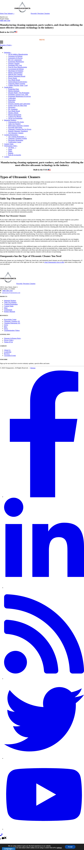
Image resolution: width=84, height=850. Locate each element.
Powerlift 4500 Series (15, 127)
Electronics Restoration (15, 140)
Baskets (10, 153)
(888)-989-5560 (7, 291)
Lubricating (12, 98)
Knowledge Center (10, 319)
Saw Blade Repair (14, 80)
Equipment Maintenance (16, 61)
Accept (70, 847)
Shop (5, 308)
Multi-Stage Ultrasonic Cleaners (18, 125)
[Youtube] (44, 829)
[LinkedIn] (44, 588)
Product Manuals (9, 311)
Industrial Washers (10, 120)
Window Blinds (13, 113)
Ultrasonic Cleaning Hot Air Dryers (19, 129)
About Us (7, 350)
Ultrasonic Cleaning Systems (17, 138)
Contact (6, 157)
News (6, 328)
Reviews (7, 354)
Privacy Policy (9, 340)
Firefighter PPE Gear (15, 65)
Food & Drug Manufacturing (17, 67)
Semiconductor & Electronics (17, 82)
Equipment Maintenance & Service (19, 96)
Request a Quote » (6, 45)
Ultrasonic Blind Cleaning (16, 83)
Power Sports (12, 78)
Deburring (11, 102)
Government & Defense (16, 69)
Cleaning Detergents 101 (12, 323)
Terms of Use (8, 342)
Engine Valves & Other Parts (17, 105)
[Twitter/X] (44, 758)
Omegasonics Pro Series (16, 122)
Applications (8, 87)
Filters (10, 151)
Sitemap (32, 368)
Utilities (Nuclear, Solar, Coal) (18, 85)
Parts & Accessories (14, 155)
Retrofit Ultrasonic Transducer (18, 131)
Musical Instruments (14, 115)
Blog (5, 327)
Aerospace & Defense (15, 56)
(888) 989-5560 (5, 20)
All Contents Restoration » (17, 136)
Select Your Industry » (7, 13)
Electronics (11, 107)
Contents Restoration (11, 135)
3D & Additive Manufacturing (18, 54)
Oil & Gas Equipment (15, 118)
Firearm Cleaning (13, 63)
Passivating (11, 100)
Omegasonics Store (11, 146)
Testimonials (8, 310)
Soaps (10, 149)
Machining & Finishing (15, 71)
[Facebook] (44, 497)
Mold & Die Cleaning (15, 74)
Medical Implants (13, 91)
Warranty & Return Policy (12, 338)
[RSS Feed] (44, 679)
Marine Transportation (15, 72)
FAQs (6, 325)
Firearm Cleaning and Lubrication (19, 104)
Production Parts (13, 89)
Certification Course (14, 142)
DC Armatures (13, 109)
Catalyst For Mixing (14, 116)
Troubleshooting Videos (12, 330)
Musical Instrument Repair (16, 76)
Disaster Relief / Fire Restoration (18, 93)
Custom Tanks (8, 144)
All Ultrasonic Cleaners (15, 133)
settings (59, 848)
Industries (7, 52)
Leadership (7, 352)
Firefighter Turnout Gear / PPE (18, 94)
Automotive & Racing (15, 58)
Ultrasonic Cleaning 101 (12, 321)
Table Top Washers (14, 124)
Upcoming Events (10, 355)
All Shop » (12, 147)
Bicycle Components (15, 60)
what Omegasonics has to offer (54, 262)
